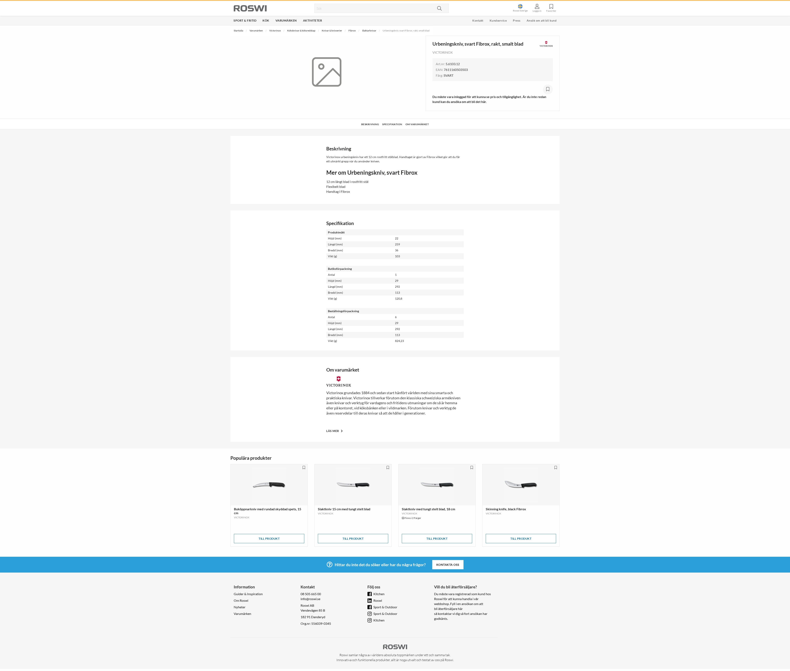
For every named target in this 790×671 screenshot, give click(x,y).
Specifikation (392, 124)
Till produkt (269, 538)
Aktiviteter (312, 20)
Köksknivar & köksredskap (301, 30)
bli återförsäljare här (448, 609)
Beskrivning (370, 124)
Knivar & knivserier (332, 30)
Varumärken (286, 20)
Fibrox (352, 30)
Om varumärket (417, 124)
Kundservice (498, 20)
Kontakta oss (447, 564)
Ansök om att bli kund (542, 20)
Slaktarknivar (369, 30)
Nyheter (239, 607)
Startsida (238, 30)
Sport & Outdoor (385, 607)
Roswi (377, 600)
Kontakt (477, 20)
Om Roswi (241, 600)
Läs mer (333, 431)
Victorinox (275, 30)
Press (516, 20)
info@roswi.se (310, 599)
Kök (266, 20)
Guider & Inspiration (248, 594)
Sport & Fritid (245, 20)
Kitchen (379, 594)
